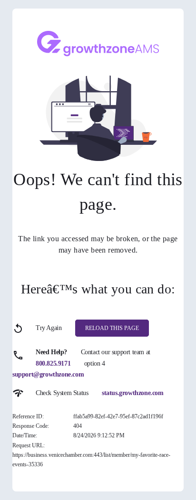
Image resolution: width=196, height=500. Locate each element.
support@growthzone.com (48, 374)
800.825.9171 (53, 363)
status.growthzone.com (133, 392)
